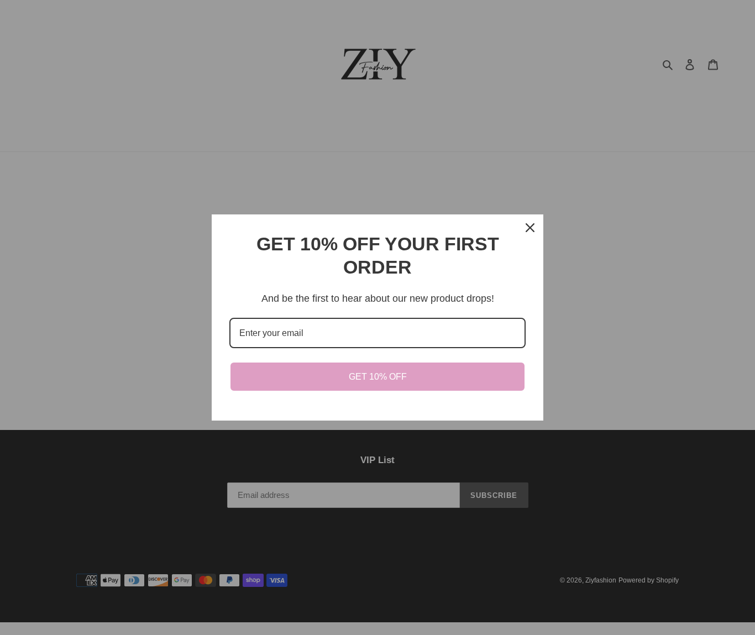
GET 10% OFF (378, 376)
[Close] (530, 227)
